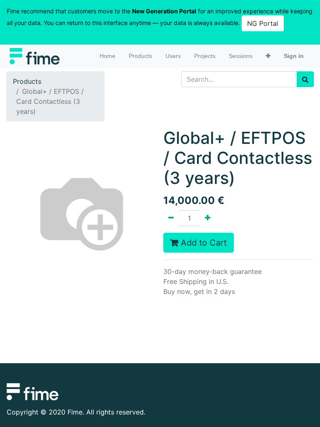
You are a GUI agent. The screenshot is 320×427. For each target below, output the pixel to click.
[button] (268, 56)
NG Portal (262, 23)
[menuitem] (107, 56)
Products (27, 81)
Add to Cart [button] (202, 243)
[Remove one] (171, 218)
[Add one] (207, 218)
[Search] (305, 79)
